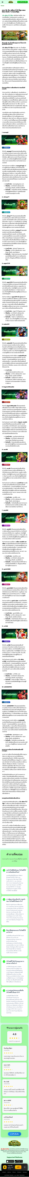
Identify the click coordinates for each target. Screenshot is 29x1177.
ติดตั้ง (18, 1167)
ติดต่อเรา (19, 1172)
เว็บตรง (14, 1172)
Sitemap (25, 1172)
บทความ (9, 1172)
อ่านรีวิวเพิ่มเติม (14, 1134)
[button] (2, 2)
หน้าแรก (4, 1172)
